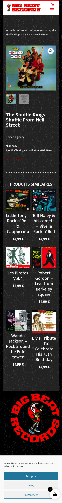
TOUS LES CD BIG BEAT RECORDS (33, 30)
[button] (51, 51)
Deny (31, 485)
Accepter (31, 476)
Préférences (31, 494)
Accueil (10, 30)
